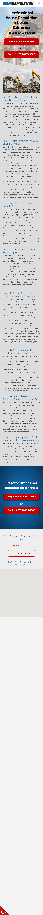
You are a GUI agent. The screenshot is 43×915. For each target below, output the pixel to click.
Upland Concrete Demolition (21, 553)
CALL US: (21, 54)
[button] (39, 3)
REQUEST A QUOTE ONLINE (21, 496)
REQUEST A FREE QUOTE (21, 41)
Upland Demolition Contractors (21, 545)
